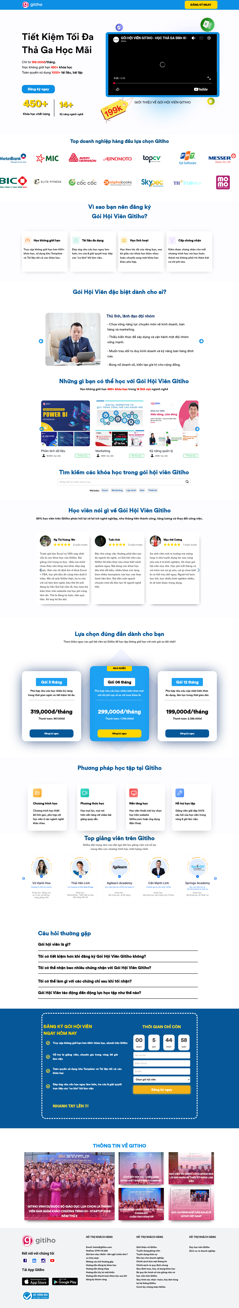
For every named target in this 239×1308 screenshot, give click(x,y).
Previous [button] (23, 878)
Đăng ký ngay (161, 1090)
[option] (41, 878)
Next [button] (215, 878)
